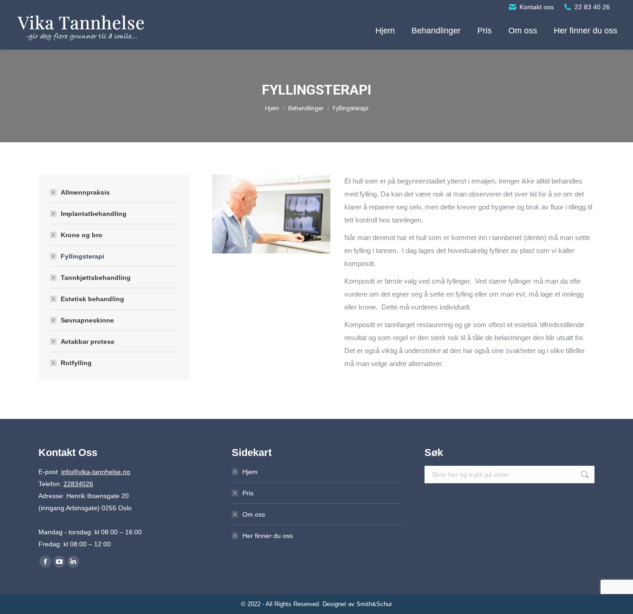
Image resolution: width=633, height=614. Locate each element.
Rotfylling (76, 363)
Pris (247, 493)
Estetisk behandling (92, 299)
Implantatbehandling (94, 213)
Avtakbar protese (87, 341)
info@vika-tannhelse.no (95, 471)
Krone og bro (81, 235)
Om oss (253, 514)
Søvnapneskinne (87, 320)
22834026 (78, 483)
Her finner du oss (267, 535)
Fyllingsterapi (82, 256)
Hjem (250, 471)
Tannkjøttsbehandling (96, 277)
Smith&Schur (374, 604)
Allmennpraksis (85, 192)
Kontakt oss (536, 7)
